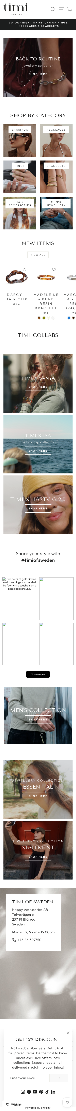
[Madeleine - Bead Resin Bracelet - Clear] (53, 317)
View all (37, 254)
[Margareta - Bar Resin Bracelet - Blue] (68, 317)
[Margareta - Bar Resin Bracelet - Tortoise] (73, 317)
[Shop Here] (38, 444)
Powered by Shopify (38, 1107)
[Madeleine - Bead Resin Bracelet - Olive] (43, 317)
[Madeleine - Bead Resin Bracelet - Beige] (48, 317)
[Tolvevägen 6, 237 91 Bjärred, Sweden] (38, 953)
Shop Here (38, 74)
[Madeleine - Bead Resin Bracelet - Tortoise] (39, 317)
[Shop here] (38, 715)
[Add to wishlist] (24, 269)
